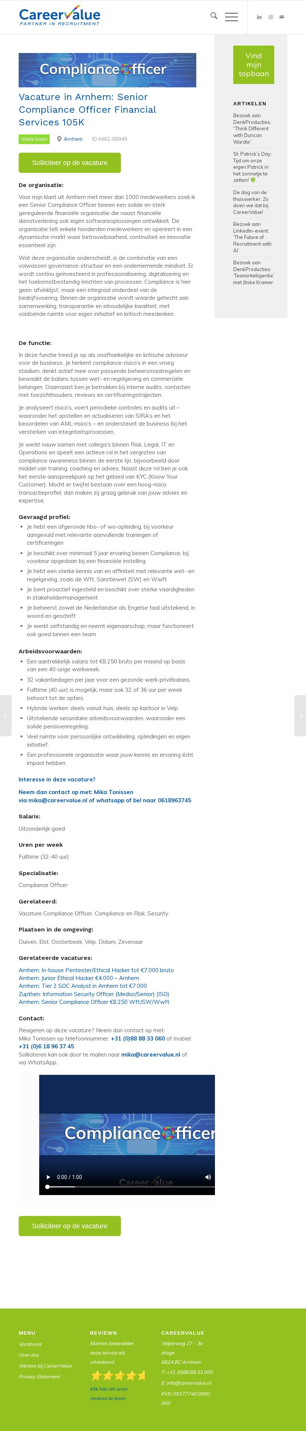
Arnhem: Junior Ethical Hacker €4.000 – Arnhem (79, 978)
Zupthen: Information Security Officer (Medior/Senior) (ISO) (94, 994)
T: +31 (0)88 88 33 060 (187, 1372)
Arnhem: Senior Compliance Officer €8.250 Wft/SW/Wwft (94, 1001)
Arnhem (73, 139)
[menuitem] (210, 17)
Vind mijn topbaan (254, 64)
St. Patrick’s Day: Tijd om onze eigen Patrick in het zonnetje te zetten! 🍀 (252, 167)
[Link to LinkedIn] (259, 17)
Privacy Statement (39, 1376)
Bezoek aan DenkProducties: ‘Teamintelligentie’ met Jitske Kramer (253, 272)
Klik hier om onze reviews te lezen (108, 1393)
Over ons (28, 1355)
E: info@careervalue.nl (186, 1383)
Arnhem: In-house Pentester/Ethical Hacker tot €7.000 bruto (96, 970)
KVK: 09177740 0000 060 (185, 1398)
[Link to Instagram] (270, 17)
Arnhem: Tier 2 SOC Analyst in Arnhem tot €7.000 (83, 985)
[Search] (210, 17)
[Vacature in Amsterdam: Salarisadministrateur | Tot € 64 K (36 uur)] (6, 715)
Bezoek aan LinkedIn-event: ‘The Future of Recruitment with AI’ (252, 237)
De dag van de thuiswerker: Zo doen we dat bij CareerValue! (251, 202)
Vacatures (30, 1344)
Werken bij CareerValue (45, 1366)
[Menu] (228, 17)
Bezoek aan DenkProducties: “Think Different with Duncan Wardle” (252, 128)
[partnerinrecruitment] (60, 19)
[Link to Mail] (281, 17)
